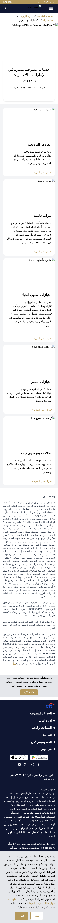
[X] (26, 764)
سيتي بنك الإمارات (46, 1)
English (7, 1)
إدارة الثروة (45, 720)
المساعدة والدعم (42, 727)
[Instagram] (32, 764)
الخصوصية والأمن (41, 742)
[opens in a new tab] (39, 757)
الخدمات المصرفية (41, 713)
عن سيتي (46, 749)
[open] (51, 8)
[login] (5, 8)
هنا (14, 663)
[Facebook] (39, 764)
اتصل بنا (47, 734)
